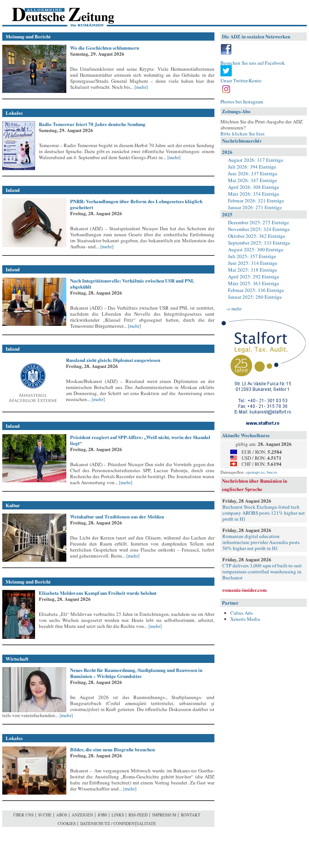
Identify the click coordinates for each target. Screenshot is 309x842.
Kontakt (190, 815)
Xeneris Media (245, 619)
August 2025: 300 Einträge (255, 249)
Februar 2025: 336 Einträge (256, 290)
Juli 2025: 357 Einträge (252, 256)
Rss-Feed (138, 815)
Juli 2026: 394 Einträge (252, 167)
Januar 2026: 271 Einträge (255, 207)
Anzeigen (82, 815)
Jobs (102, 815)
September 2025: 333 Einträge (259, 243)
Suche (45, 815)
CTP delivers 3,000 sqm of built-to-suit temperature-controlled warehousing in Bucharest (262, 571)
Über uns (23, 815)
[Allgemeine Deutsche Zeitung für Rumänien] (54, 13)
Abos (61, 815)
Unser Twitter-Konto (241, 80)
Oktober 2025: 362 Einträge (256, 236)
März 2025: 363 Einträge (253, 283)
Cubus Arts (241, 612)
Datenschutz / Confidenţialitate (118, 823)
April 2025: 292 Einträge (253, 277)
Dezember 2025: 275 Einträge (258, 222)
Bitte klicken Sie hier (242, 133)
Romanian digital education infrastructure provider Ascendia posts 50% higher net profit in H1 (261, 542)
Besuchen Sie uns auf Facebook (252, 62)
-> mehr (234, 308)
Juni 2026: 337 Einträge (252, 173)
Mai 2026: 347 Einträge (252, 180)
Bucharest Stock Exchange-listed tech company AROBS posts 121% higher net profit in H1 (263, 512)
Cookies (67, 823)
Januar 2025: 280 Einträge (255, 297)
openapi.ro (255, 472)
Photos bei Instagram (241, 101)
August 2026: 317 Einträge (255, 160)
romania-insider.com (244, 589)
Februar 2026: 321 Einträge (256, 201)
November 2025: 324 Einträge (259, 229)
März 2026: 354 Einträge (253, 194)
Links (118, 815)
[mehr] (140, 87)
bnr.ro (272, 472)
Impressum (164, 815)
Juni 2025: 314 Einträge (252, 263)
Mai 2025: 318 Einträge (252, 270)
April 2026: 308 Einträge (253, 187)
